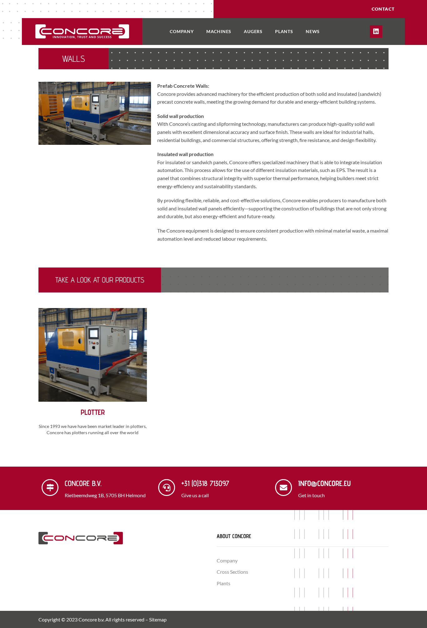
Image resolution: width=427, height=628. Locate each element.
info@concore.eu (324, 483)
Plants (284, 31)
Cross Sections (232, 572)
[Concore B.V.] (50, 487)
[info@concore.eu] (283, 487)
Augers (253, 31)
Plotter (93, 412)
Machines (218, 31)
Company (182, 31)
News (313, 31)
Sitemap (158, 619)
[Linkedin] (376, 31)
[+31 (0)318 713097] (166, 487)
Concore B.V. (83, 483)
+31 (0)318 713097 (205, 483)
